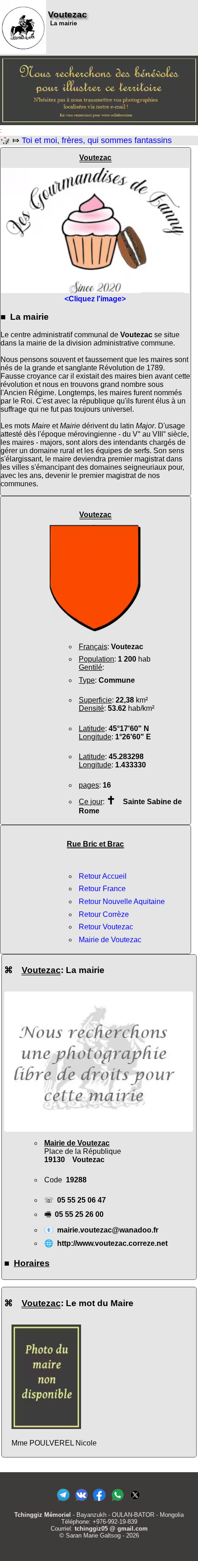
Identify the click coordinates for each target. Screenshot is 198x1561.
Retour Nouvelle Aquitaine (122, 901)
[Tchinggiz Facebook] (99, 1501)
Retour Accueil (103, 876)
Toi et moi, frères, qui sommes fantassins (97, 140)
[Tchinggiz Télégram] (63, 1501)
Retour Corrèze (104, 914)
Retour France (102, 889)
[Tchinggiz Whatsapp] (117, 1501)
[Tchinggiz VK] (81, 1501)
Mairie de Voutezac (110, 940)
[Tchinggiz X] (135, 1501)
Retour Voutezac (106, 927)
